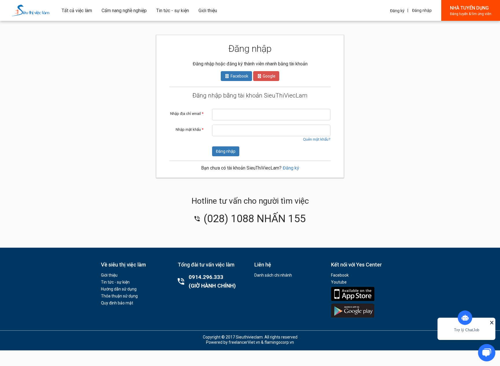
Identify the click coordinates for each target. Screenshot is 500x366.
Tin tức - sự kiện (172, 10)
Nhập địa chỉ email (186, 113)
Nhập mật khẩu (189, 129)
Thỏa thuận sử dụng (119, 296)
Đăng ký (397, 10)
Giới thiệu (207, 10)
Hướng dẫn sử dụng (119, 289)
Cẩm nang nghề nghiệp (124, 10)
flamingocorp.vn (279, 342)
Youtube (339, 282)
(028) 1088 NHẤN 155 (253, 219)
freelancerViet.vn (244, 342)
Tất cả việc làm (77, 10)
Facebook (340, 275)
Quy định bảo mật (117, 303)
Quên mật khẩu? (316, 139)
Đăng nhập (422, 10)
